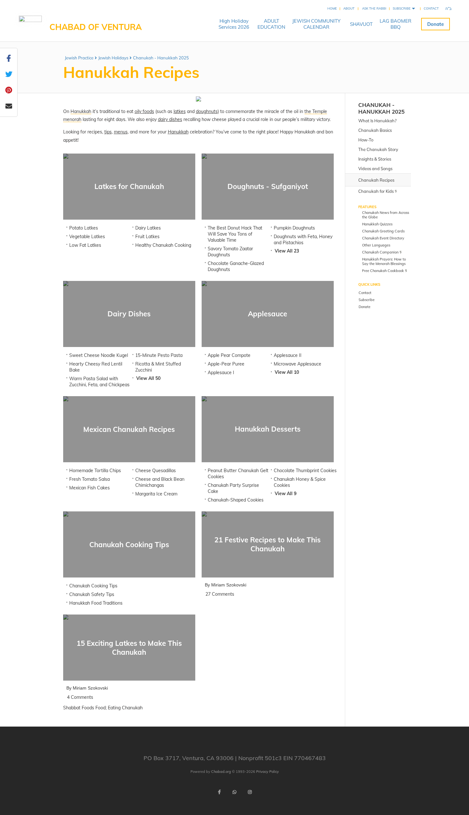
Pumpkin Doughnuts (294, 228)
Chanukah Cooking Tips (93, 586)
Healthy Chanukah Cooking (163, 245)
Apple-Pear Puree (226, 364)
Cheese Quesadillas (155, 470)
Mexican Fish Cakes (89, 488)
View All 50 (148, 378)
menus (121, 132)
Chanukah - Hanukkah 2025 (161, 57)
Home (332, 8)
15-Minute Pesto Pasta (158, 355)
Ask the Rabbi (374, 8)
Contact (431, 8)
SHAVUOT (361, 24)
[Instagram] (250, 792)
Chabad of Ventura (95, 27)
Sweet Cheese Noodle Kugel (98, 355)
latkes (180, 111)
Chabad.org (221, 771)
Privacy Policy (267, 771)
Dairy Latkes (148, 228)
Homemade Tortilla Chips (95, 470)
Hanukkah (178, 132)
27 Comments (219, 594)
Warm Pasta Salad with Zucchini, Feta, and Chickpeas (99, 382)
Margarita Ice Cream (156, 494)
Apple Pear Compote (229, 355)
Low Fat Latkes (85, 245)
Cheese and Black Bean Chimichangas (159, 482)
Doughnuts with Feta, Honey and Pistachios (303, 239)
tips (108, 132)
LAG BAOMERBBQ (395, 24)
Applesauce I (221, 372)
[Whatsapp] (234, 792)
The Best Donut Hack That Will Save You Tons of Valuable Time (235, 234)
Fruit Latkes (147, 236)
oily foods (144, 111)
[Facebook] (219, 792)
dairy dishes (170, 119)
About (348, 8)
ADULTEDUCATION (271, 24)
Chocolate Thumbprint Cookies (305, 470)
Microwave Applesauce (297, 364)
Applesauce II (288, 355)
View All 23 (287, 251)
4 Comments (80, 697)
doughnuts (207, 111)
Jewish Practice (79, 57)
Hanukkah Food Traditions (96, 603)
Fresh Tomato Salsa (89, 479)
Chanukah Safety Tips (91, 594)
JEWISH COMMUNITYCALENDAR (316, 24)
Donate (435, 24)
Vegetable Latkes (87, 236)
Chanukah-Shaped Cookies (236, 500)
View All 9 (285, 493)
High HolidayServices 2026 (234, 24)
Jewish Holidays (113, 57)
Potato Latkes (83, 228)
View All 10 (287, 372)
